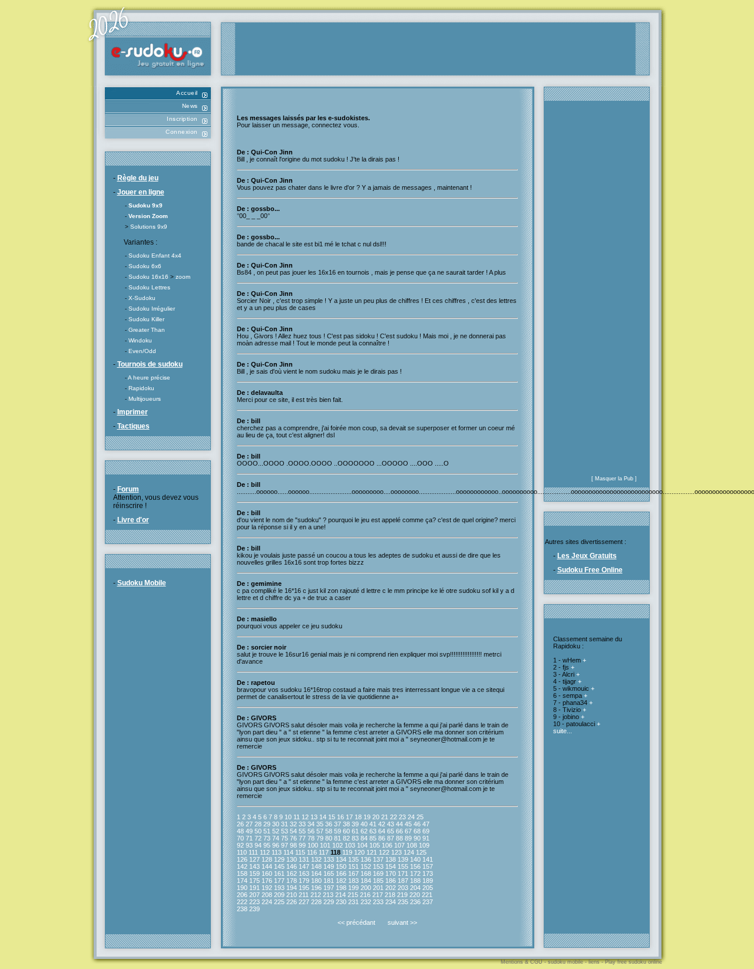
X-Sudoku (142, 298)
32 (293, 824)
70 (240, 838)
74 (275, 838)
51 (266, 831)
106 (387, 845)
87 (390, 838)
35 (319, 824)
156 (415, 866)
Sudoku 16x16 (148, 276)
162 (291, 873)
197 (328, 887)
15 (331, 816)
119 (347, 852)
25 (420, 816)
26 (240, 824)
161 (279, 873)
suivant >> (402, 922)
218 (390, 894)
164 (316, 873)
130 (291, 859)
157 (427, 866)
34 (311, 824)
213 (328, 894)
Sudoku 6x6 (144, 266)
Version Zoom (148, 216)
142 (242, 866)
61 (355, 831)
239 (254, 908)
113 (277, 852)
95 (266, 845)
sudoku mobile (565, 962)
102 (337, 845)
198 (341, 887)
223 (254, 901)
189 (427, 880)
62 (364, 831)
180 (316, 880)
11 (296, 816)
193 (279, 887)
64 (381, 831)
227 (304, 901)
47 (425, 824)
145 (279, 866)
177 (279, 880)
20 (375, 816)
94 (258, 845)
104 (362, 845)
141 (427, 859)
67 (408, 831)
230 (341, 901)
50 (258, 831)
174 (242, 880)
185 (378, 880)
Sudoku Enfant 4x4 (154, 255)
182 (341, 880)
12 (305, 816)
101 (325, 845)
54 (293, 831)
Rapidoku (141, 388)
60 (346, 831)
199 (353, 887)
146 (291, 866)
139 (403, 859)
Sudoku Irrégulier (151, 308)
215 (353, 894)
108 (411, 845)
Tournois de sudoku (150, 364)
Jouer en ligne (140, 192)
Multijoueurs (144, 398)
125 (421, 852)
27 (249, 824)
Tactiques (133, 426)
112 (265, 852)
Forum (128, 489)
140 (415, 859)
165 (328, 873)
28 (258, 824)
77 (302, 838)
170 (390, 873)
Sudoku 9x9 (145, 205)
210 (291, 894)
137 (378, 859)
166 (341, 873)
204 (415, 887)
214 (340, 894)
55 (302, 831)
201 (378, 887)
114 (288, 852)
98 (293, 845)
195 (304, 887)
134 (341, 859)
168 (366, 873)
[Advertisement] (435, 48)
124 (409, 852)
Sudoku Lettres (149, 287)
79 (319, 838)
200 (366, 887)
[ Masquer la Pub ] (614, 479)
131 (304, 859)
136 (366, 859)
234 (390, 901)
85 (372, 838)
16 (340, 816)
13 (314, 816)
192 (267, 887)
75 (284, 838)
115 (300, 852)
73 (266, 838)
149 (328, 866)
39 (355, 824)
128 (267, 859)
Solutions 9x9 (148, 226)
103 (350, 845)
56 (311, 831)
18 (358, 816)
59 (337, 831)
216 (365, 894)
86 (381, 838)
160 (267, 873)
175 (254, 880)
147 (304, 866)
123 (396, 852)
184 (366, 880)
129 (279, 859)
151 (353, 866)
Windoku (140, 340)
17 (349, 816)
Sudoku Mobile (141, 583)
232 (366, 901)
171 (403, 873)
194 (291, 887)
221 (427, 894)
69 (425, 831)
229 (328, 901)
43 (390, 824)
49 (249, 831)
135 (353, 859)
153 (378, 866)
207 (254, 894)
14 (322, 816)
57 (319, 831)
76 (293, 838)
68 (417, 831)
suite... (562, 730)
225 (279, 901)
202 (390, 887)
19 (367, 816)
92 (240, 845)
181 (328, 880)
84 (364, 838)
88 (399, 838)
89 (408, 838)
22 (393, 816)
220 (414, 894)
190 (242, 887)
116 (312, 852)
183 (353, 880)
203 (403, 887)
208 (267, 894)
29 (266, 824)
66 (399, 831)
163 (304, 873)
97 (284, 845)
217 (377, 894)
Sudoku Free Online (590, 570)
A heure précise (149, 377)
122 (384, 852)
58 (328, 831)
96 (275, 845)
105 (374, 845)
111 (253, 852)
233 (378, 901)
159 (254, 873)
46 (417, 824)
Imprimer (132, 412)
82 (346, 838)
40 (364, 824)
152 (366, 866)
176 (267, 880)
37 (337, 824)
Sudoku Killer (146, 319)
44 (399, 824)
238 (242, 908)
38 (346, 824)
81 (337, 838)
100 (312, 845)
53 (284, 831)
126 (242, 859)
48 (240, 831)
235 (403, 901)
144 (267, 866)
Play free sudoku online (633, 962)
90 (417, 838)
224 (267, 901)
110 (242, 852)
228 (316, 901)
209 (279, 894)
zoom (183, 276)
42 (381, 824)
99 (302, 845)
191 (254, 887)
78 (311, 838)
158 (242, 873)
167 (353, 873)
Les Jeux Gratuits (587, 556)
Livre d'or (133, 520)
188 (415, 880)
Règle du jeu (137, 178)
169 (378, 873)
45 (408, 824)
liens (594, 962)
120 (359, 852)
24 (411, 816)
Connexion (182, 131)
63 (372, 831)
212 (315, 894)
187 (403, 880)
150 (341, 866)
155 (403, 866)
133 (328, 859)
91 (425, 838)
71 (249, 838)
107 (399, 845)
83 (355, 838)
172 (415, 873)
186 (390, 880)
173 (427, 873)
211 (304, 894)
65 (390, 831)
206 (242, 894)
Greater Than (146, 330)
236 (415, 901)
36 (328, 824)
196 (316, 887)
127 (254, 859)
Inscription (182, 119)
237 (427, 901)
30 (275, 824)
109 (424, 845)
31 (284, 824)
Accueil (187, 93)
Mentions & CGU (522, 962)
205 (427, 887)
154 (390, 866)
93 (249, 845)
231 (353, 901)
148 (316, 866)
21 (384, 816)
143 (254, 866)
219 (402, 894)
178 (291, 880)
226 (291, 901)
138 (390, 859)
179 (304, 880)
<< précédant (356, 922)
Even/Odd (142, 351)
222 (242, 901)
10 (288, 816)
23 (402, 816)
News (190, 106)
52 (275, 831)
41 (372, 824)
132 (316, 859)
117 (324, 852)
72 (258, 838)
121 (371, 852)
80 (328, 838)
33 (302, 824)
